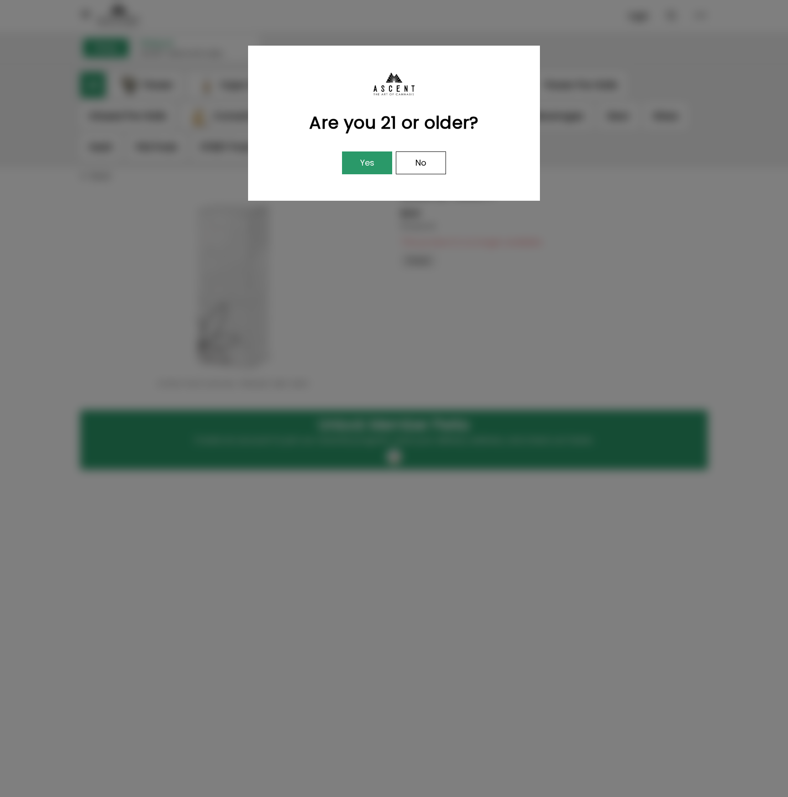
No (420, 162)
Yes (367, 162)
